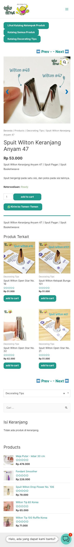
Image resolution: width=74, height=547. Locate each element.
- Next (59, 51)
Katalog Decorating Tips (22, 38)
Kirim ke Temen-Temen (24, 206)
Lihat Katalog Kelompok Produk (26, 25)
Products (19, 130)
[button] (64, 62)
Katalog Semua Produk (21, 32)
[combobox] (37, 393)
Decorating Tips (35, 130)
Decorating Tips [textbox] (35, 393)
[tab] (37, 216)
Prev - (46, 51)
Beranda (8, 130)
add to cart (27, 196)
